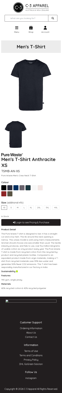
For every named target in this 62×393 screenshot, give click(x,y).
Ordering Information (31, 328)
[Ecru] (40, 187)
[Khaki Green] (9, 193)
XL (31, 207)
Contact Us (31, 337)
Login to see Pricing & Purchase (32, 222)
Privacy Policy (31, 359)
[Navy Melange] (15, 187)
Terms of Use (31, 351)
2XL (39, 207)
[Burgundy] (3, 193)
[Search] (52, 18)
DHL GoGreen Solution (31, 364)
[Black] (3, 187)
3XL (47, 207)
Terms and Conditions (31, 355)
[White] (34, 187)
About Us (31, 332)
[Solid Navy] (9, 187)
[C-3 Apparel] (31, 7)
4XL (56, 207)
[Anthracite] (28, 187)
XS (4, 207)
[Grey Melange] (22, 187)
